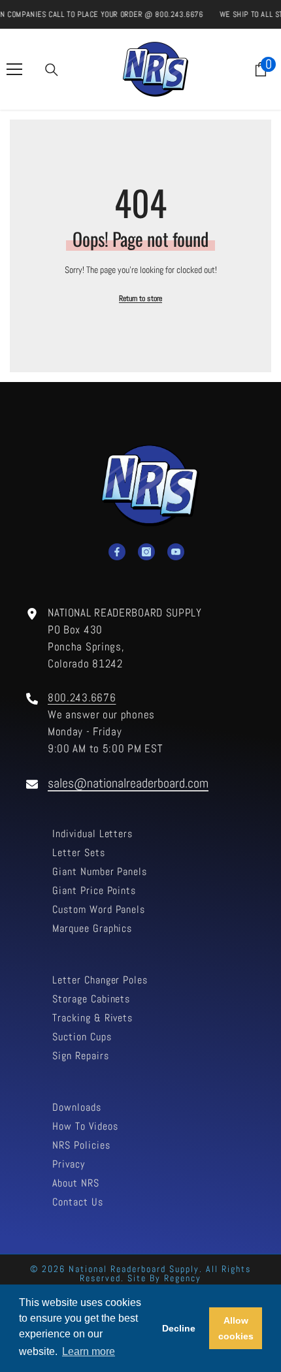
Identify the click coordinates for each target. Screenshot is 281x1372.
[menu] (14, 69)
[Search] (51, 70)
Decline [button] (178, 1328)
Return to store (140, 298)
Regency (182, 1278)
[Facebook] (116, 551)
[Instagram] (146, 551)
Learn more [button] (88, 1351)
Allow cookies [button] (236, 1328)
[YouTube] (175, 551)
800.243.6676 (82, 698)
